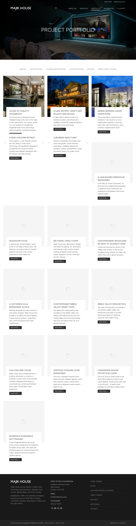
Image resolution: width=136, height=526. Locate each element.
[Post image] (23, 96)
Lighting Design (76, 69)
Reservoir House (18, 241)
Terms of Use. (60, 523)
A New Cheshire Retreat (22, 137)
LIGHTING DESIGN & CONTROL (102, 490)
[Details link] (24, 91)
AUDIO (92, 486)
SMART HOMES (96, 495)
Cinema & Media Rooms (56, 69)
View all (22, 69)
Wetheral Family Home (65, 241)
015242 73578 (108, 1)
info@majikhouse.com (59, 497)
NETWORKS (94, 504)
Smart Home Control (107, 69)
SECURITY (94, 500)
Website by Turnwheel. (117, 523)
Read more (14, 134)
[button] (104, 3)
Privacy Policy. (50, 523)
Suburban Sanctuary (65, 137)
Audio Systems (36, 69)
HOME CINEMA (96, 481)
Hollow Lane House (20, 370)
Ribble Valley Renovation (112, 304)
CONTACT (94, 509)
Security (91, 69)
